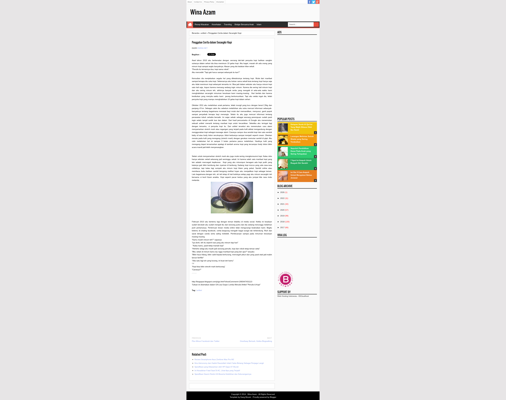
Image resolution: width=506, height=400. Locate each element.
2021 (282, 204)
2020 (282, 210)
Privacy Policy (209, 2)
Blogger (273, 397)
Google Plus (318, 2)
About (190, 2)
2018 (282, 222)
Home (190, 24)
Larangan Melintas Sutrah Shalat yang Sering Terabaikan (302, 139)
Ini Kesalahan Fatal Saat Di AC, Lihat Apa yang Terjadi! (217, 370)
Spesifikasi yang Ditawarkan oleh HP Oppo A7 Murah (216, 367)
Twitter (314, 2)
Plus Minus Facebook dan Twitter (206, 341)
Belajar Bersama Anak (244, 24)
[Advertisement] (269, 12)
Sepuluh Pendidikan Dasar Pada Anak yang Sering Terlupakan (301, 151)
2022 (282, 198)
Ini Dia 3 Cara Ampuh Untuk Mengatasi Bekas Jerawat (301, 175)
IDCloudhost (303, 296)
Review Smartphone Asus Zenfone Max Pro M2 (214, 359)
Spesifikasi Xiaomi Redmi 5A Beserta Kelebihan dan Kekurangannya (222, 374)
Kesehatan (216, 24)
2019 (282, 216)
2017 (282, 227)
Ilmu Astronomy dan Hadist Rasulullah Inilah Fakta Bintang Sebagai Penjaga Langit (229, 363)
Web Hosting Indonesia (287, 296)
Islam (259, 24)
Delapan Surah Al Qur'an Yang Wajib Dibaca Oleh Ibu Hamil (301, 127)
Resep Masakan (202, 24)
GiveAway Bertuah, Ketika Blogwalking (256, 341)
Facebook (310, 2)
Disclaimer (220, 2)
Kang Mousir (245, 397)
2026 (282, 192)
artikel (199, 290)
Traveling (228, 24)
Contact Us (198, 2)
